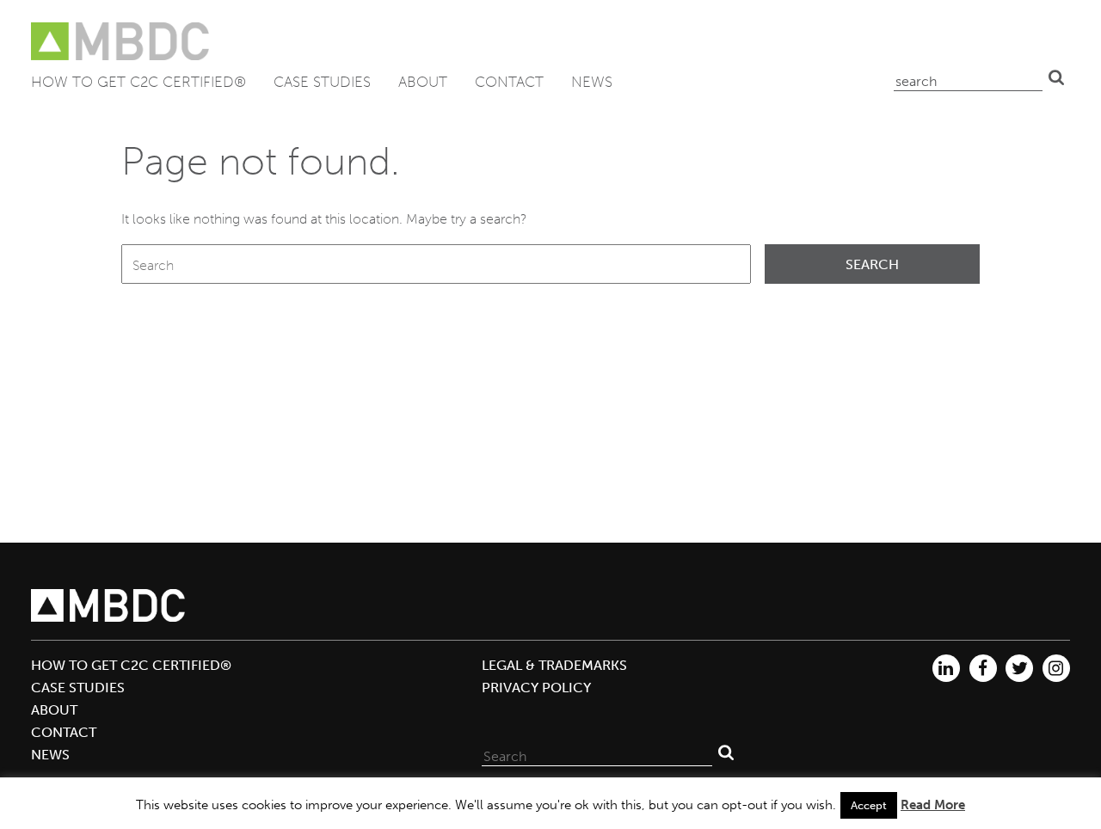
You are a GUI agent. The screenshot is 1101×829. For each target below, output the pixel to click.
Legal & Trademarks (554, 665)
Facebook (983, 668)
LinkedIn (946, 668)
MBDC (121, 41)
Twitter (1019, 668)
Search (1056, 77)
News (591, 81)
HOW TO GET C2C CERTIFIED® (138, 81)
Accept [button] (869, 805)
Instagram (1056, 668)
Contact (509, 81)
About (422, 81)
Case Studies (322, 81)
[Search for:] (436, 264)
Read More (933, 805)
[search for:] (968, 77)
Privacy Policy (536, 687)
